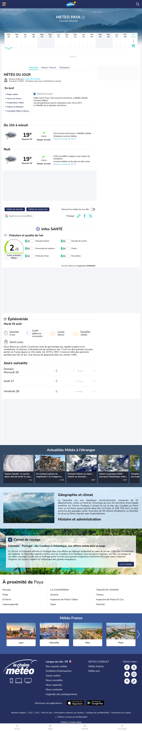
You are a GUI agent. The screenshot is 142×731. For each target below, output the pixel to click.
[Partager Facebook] (84, 216)
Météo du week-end (37, 209)
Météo (4, 10)
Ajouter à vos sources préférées (20, 216)
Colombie (11, 10)
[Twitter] (134, 667)
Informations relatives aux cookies (68, 712)
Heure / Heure (48, 67)
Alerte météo (53, 675)
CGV (37, 712)
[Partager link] (78, 216)
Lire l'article (126, 564)
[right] (137, 466)
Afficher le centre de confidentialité (72, 717)
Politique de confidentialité (97, 712)
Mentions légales (18, 712)
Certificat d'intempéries (59, 671)
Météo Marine (96, 666)
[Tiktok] (134, 681)
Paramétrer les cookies (121, 713)
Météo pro (94, 671)
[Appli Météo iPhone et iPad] (75, 703)
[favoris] (83, 17)
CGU (30, 712)
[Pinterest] (127, 681)
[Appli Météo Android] (95, 703)
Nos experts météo (56, 666)
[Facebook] (127, 667)
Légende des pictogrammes (61, 694)
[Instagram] (134, 674)
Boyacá (19, 10)
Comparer (64, 67)
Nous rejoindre (54, 685)
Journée (33, 67)
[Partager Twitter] (90, 216)
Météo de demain (15, 209)
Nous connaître (54, 680)
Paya (24, 10)
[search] (137, 4)
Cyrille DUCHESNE (32, 79)
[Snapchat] (127, 674)
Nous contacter (54, 689)
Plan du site (46, 712)
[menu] (4, 4)
